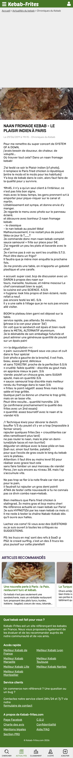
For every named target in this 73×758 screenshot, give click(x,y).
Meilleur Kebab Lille (16, 666)
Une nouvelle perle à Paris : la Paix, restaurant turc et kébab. (27, 588)
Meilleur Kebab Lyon (49, 650)
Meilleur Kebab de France (15, 652)
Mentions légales (15, 729)
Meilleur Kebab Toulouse (46, 660)
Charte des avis (14, 724)
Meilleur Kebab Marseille (13, 660)
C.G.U (40, 719)
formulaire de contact (18, 705)
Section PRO (12, 734)
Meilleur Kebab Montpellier (13, 673)
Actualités (21, 756)
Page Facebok (13, 719)
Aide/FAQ (42, 729)
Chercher (7, 756)
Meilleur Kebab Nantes (51, 666)
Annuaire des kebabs (24, 3)
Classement (36, 756)
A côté (50, 756)
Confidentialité (46, 724)
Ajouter (65, 756)
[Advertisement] (36, 51)
